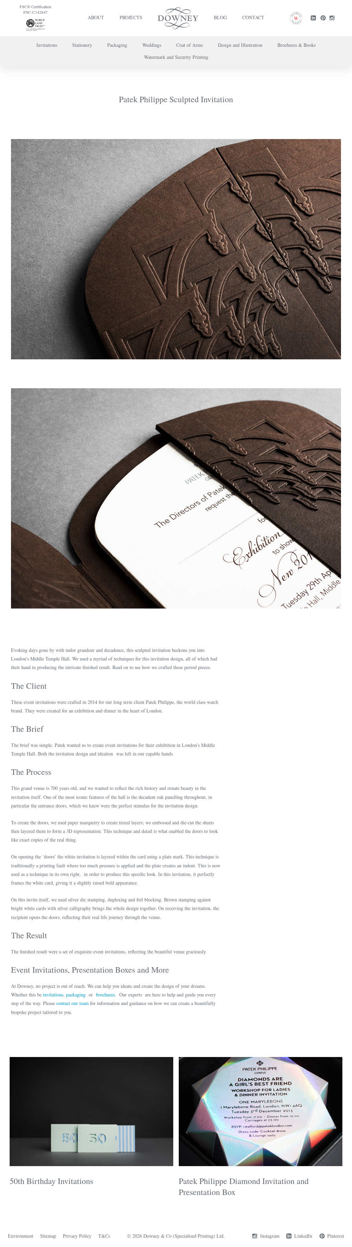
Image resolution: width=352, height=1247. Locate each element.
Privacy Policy (77, 1236)
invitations (53, 994)
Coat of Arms (189, 45)
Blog (220, 17)
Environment (20, 1236)
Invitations (46, 45)
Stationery (82, 45)
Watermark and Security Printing (176, 57)
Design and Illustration (240, 45)
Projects (131, 17)
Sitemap (48, 1236)
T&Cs (104, 1236)
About (96, 17)
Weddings (151, 45)
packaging (76, 994)
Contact (253, 17)
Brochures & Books (296, 45)
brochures (105, 994)
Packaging (117, 45)
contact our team (72, 1003)
